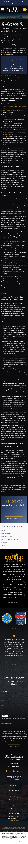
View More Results (13, 518)
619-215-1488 (14, 766)
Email (2, 705)
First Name (4, 691)
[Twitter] (10, 771)
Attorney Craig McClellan (11, 60)
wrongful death (21, 39)
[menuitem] (14, 530)
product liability (5, 80)
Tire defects (6, 136)
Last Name (4, 696)
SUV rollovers (6, 110)
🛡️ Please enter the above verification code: (13, 718)
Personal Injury (14, 797)
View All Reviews (12, 670)
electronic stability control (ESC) (17, 106)
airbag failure (15, 104)
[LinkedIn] (14, 771)
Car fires (5, 123)
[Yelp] (21, 771)
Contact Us (12, 785)
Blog (14, 806)
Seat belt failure (7, 104)
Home (14, 794)
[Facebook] (6, 771)
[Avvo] (18, 771)
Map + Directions (14, 820)
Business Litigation (14, 800)
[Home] (13, 9)
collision (6, 54)
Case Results (14, 803)
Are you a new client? (7, 710)
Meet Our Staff (13, 603)
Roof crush (6, 119)
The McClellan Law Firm (7, 34)
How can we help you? (7, 723)
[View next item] (15, 513)
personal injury (10, 39)
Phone (3, 700)
